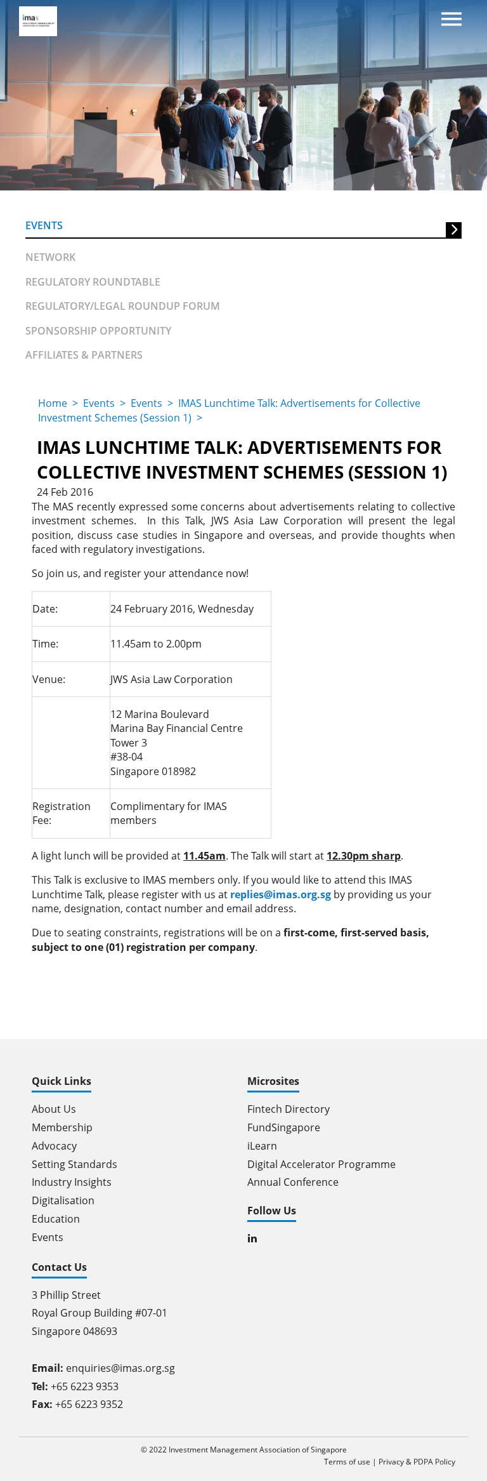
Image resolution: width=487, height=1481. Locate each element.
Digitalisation (63, 1200)
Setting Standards (74, 1164)
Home (52, 403)
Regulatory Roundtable (92, 282)
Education (56, 1219)
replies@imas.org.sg (280, 894)
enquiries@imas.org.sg (120, 1368)
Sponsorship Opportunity (98, 331)
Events (44, 225)
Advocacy (54, 1146)
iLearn (262, 1146)
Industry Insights (72, 1182)
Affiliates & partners (84, 355)
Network (50, 257)
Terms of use (347, 1461)
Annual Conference (293, 1182)
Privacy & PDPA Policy (417, 1461)
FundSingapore (283, 1127)
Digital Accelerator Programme (321, 1164)
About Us (54, 1109)
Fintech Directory (288, 1109)
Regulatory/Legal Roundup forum (122, 306)
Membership (62, 1127)
